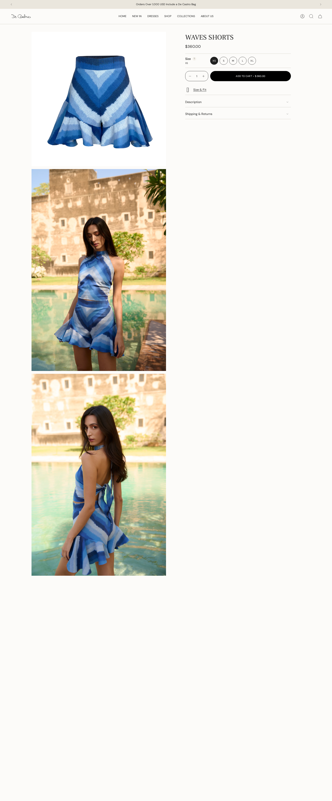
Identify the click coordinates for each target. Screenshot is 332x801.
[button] (167, 16)
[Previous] (11, 4)
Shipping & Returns (198, 114)
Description (193, 102)
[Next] (320, 4)
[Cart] (320, 16)
